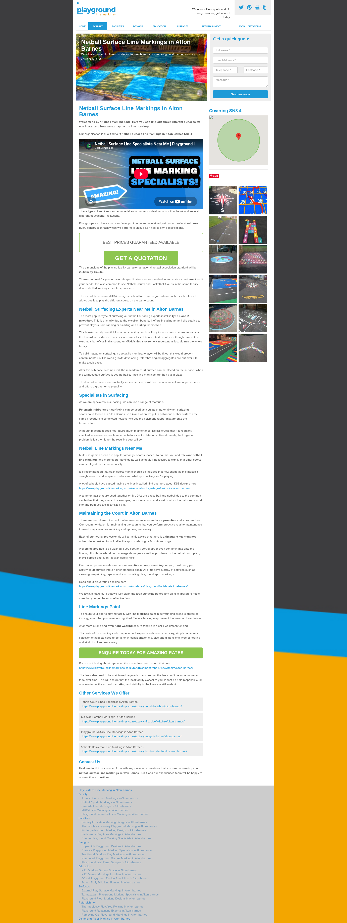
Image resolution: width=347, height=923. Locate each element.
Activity (98, 26)
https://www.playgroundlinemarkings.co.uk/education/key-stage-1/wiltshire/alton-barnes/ (134, 488)
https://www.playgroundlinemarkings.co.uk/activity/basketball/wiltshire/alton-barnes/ (134, 751)
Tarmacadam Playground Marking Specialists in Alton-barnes (120, 894)
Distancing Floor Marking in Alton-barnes (104, 918)
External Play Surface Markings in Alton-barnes (111, 890)
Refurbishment (211, 26)
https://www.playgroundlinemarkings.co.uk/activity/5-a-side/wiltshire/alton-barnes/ (133, 721)
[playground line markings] (98, 10)
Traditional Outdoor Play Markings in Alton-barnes (113, 854)
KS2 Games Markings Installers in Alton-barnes (111, 874)
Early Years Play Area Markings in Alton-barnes (111, 834)
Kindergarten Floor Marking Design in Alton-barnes (114, 830)
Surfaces (182, 26)
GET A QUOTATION (141, 258)
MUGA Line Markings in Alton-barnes (105, 810)
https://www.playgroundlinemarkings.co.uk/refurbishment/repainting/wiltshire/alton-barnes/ (136, 667)
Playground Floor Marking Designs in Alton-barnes (113, 898)
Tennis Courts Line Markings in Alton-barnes (110, 798)
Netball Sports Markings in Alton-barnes (107, 802)
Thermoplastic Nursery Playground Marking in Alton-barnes (119, 826)
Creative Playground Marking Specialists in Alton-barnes (117, 850)
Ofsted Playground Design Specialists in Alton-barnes (115, 878)
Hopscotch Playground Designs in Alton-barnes (111, 846)
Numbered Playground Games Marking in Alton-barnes (116, 858)
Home (82, 26)
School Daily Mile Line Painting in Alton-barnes (111, 882)
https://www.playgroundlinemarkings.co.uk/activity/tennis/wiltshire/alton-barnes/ (132, 706)
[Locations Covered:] (78, 3)
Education (159, 26)
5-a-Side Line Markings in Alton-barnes (106, 806)
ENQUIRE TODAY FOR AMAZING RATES (141, 652)
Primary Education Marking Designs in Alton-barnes (114, 822)
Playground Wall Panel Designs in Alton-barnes (111, 862)
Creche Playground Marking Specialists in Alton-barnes (116, 838)
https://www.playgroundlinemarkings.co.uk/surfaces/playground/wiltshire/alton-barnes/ (133, 586)
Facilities (118, 26)
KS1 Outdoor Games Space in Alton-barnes (109, 870)
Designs (138, 26)
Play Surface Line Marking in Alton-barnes (105, 790)
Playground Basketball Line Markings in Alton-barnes (115, 814)
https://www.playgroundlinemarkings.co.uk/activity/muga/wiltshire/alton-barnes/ (131, 736)
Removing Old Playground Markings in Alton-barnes (114, 914)
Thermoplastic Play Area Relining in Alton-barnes (112, 906)
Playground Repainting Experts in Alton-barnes (111, 910)
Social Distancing (250, 26)
